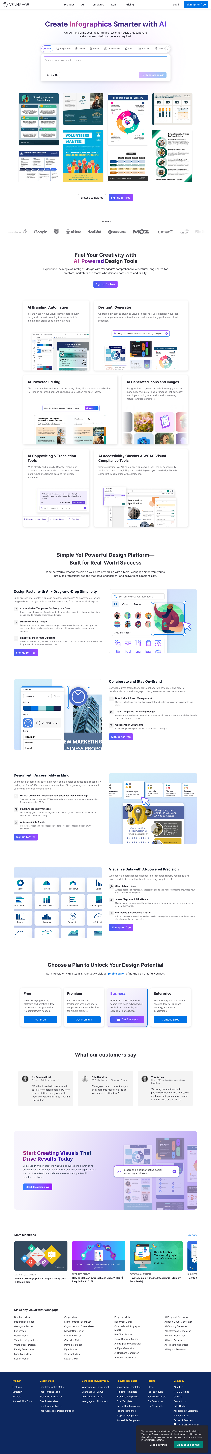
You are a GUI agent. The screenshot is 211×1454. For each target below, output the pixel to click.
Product (69, 4)
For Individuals (155, 1391)
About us (178, 1387)
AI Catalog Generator (176, 1326)
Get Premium (84, 1019)
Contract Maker (72, 1354)
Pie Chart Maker (123, 1334)
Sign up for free (196, 4)
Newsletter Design (74, 1330)
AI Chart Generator (174, 1335)
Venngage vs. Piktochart (95, 1401)
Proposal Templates (127, 1415)
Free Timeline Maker (50, 1391)
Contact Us (180, 1401)
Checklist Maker (73, 1340)
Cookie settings (158, 1444)
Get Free (40, 1019)
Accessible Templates (128, 1420)
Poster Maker (21, 1335)
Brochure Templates (127, 1396)
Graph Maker (71, 1317)
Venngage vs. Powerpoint (95, 1387)
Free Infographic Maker (52, 1387)
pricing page (116, 973)
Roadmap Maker (123, 1321)
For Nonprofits (155, 1406)
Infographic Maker (24, 1321)
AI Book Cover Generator (178, 1321)
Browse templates (92, 197)
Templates (97, 4)
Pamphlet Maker (73, 1344)
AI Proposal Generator (176, 1317)
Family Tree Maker (24, 1349)
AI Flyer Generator (124, 1348)
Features (17, 1387)
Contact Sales (170, 1019)
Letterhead (20, 1330)
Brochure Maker (22, 1317)
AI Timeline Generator (176, 1344)
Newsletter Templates (128, 1406)
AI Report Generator (175, 1349)
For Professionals (157, 1396)
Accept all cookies (188, 1444)
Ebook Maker (21, 1358)
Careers (178, 1396)
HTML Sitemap (181, 1391)
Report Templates (126, 1410)
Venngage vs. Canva (92, 1391)
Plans (150, 1387)
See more (192, 1235)
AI (82, 4)
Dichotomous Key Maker (77, 1321)
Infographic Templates (128, 1387)
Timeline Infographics (25, 1340)
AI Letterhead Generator (177, 1330)
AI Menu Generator (174, 1340)
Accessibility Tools (22, 1401)
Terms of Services (183, 1420)
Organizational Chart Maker (79, 1326)
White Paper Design (25, 1344)
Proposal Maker (122, 1317)
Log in (176, 4)
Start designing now (37, 1187)
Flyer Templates (125, 1401)
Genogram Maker (23, 1326)
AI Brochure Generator (126, 1352)
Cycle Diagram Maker (126, 1339)
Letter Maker (71, 1358)
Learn (114, 4)
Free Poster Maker (49, 1401)
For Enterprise (155, 1401)
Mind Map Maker (23, 1354)
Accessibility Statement (186, 1410)
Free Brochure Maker (51, 1396)
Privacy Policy (181, 1415)
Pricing (129, 4)
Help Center (180, 1406)
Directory (17, 1391)
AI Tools (16, 1396)
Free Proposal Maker (51, 1406)
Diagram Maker (72, 1335)
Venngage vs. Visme (92, 1396)
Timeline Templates (127, 1391)
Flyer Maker (70, 1349)
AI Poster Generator (125, 1357)
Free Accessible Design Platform (57, 1410)
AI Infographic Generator (127, 1343)
